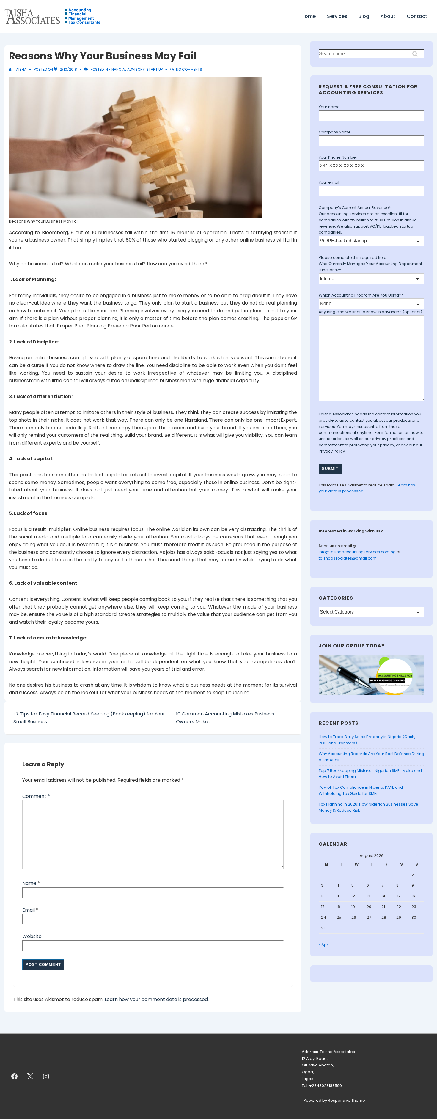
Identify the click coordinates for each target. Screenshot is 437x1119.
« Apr (323, 945)
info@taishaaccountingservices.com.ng (358, 552)
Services (337, 16)
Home (308, 16)
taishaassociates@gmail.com (348, 558)
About (388, 16)
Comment (36, 796)
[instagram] (46, 1076)
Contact (417, 16)
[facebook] (14, 1076)
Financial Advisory (127, 69)
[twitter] (30, 1076)
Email (28, 910)
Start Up (154, 69)
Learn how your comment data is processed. (157, 999)
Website (32, 936)
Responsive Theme (346, 1100)
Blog (364, 16)
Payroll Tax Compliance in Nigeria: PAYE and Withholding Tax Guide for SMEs (361, 790)
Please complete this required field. (353, 257)
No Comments (189, 69)
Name (29, 883)
